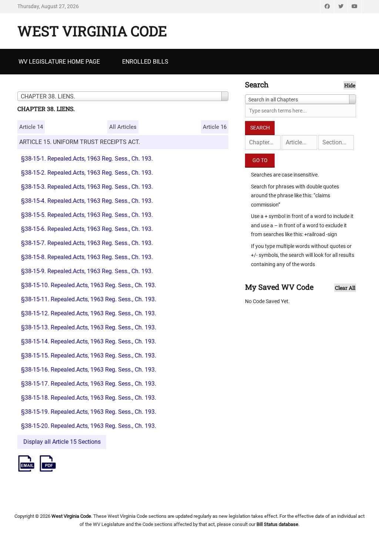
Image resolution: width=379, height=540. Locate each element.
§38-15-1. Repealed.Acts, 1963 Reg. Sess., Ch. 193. (87, 158)
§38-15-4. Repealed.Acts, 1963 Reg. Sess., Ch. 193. (87, 200)
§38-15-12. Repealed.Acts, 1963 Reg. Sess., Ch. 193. (88, 313)
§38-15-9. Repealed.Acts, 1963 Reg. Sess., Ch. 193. (87, 271)
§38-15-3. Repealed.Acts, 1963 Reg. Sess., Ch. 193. (87, 186)
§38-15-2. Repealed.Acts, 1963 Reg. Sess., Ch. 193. (87, 172)
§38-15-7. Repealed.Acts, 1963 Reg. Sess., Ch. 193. (87, 242)
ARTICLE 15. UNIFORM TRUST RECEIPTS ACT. (79, 141)
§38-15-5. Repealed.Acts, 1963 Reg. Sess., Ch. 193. (87, 214)
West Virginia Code (92, 30)
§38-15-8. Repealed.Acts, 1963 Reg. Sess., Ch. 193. (87, 257)
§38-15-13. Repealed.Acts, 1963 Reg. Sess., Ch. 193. (88, 327)
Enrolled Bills (145, 61)
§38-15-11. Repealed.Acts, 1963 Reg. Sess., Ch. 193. (88, 299)
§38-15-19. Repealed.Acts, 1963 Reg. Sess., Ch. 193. (88, 411)
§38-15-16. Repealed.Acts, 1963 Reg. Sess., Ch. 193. (88, 369)
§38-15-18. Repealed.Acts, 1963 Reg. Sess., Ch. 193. (88, 397)
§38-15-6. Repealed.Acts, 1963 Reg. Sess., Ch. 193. (87, 228)
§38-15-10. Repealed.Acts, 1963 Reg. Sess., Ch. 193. (88, 285)
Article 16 (215, 127)
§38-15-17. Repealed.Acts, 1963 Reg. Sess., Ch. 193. (88, 383)
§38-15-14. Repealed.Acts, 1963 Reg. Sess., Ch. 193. (88, 341)
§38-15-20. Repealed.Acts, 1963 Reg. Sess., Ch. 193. (88, 425)
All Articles (123, 127)
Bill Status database (277, 524)
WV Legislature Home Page (59, 61)
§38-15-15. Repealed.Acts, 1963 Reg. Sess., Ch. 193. (88, 355)
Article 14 (31, 127)
